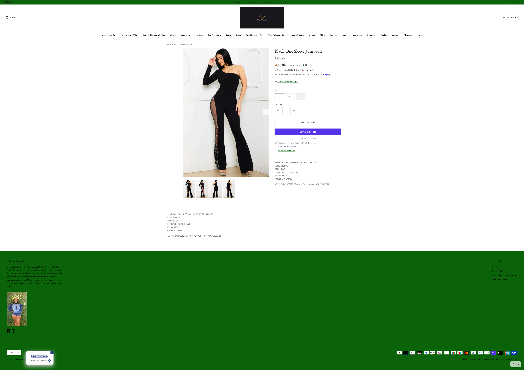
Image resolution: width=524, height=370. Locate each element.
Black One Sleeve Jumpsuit (183, 44)
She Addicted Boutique (287, 81)
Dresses (333, 35)
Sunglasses (357, 35)
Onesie (395, 35)
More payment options (308, 138)
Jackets (200, 35)
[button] (294, 70)
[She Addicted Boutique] (262, 18)
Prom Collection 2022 (277, 35)
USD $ (513, 2)
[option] (226, 112)
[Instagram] (10, 2)
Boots (345, 35)
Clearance (408, 35)
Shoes (172, 35)
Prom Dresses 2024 (129, 35)
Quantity (278, 104)
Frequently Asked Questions (504, 275)
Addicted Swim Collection (154, 35)
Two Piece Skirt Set (254, 35)
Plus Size (371, 35)
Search (495, 266)
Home (420, 35)
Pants (228, 35)
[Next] (266, 112)
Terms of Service (499, 279)
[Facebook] (6, 2)
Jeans (238, 35)
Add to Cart (308, 122)
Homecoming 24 (108, 35)
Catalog (383, 35)
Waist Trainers (298, 35)
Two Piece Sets (214, 35)
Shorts (312, 35)
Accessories (186, 35)
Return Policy (498, 271)
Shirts (322, 35)
